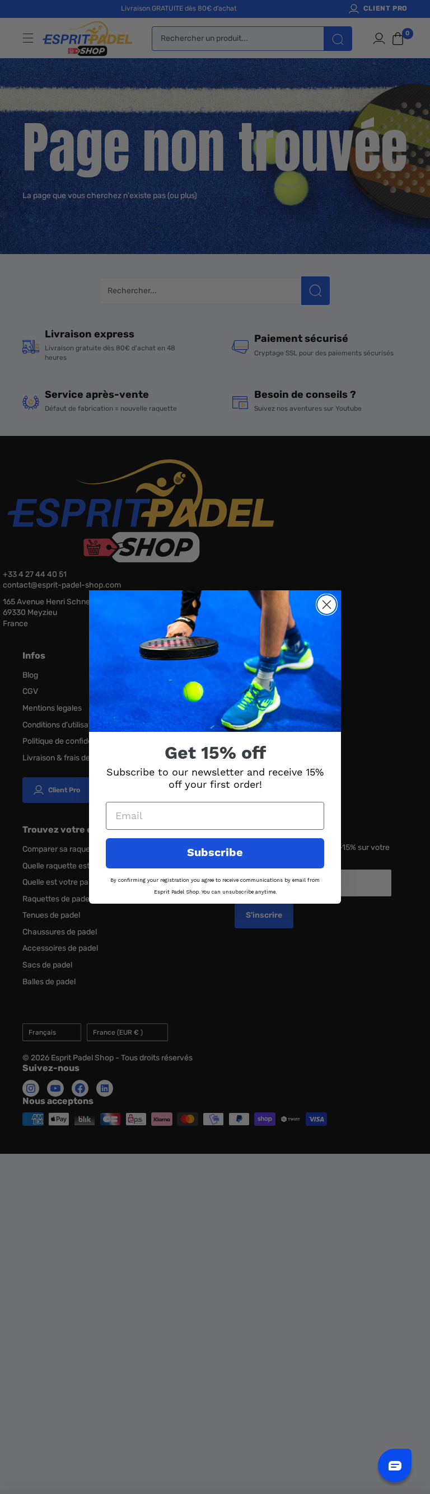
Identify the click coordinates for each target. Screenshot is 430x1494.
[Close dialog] (326, 604)
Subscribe (215, 853)
